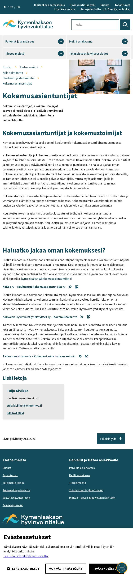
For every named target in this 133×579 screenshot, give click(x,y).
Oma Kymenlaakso (119, 9)
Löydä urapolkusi (64, 9)
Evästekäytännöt (13, 505)
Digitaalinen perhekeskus (49, 5)
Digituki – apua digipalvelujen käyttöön (92, 497)
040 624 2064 (15, 413)
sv (11, 7)
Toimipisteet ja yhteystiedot (88, 54)
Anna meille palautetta (16, 490)
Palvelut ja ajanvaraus (19, 41)
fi (5, 7)
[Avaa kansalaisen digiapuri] (121, 567)
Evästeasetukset (25, 569)
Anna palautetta (91, 9)
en (18, 7)
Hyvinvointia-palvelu (82, 5)
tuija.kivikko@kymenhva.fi (24, 406)
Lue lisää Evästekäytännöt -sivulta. (25, 556)
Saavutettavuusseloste (16, 497)
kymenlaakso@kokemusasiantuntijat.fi (46, 279)
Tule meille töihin (13, 482)
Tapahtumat (122, 5)
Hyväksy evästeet (106, 569)
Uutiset (104, 5)
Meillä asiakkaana (80, 41)
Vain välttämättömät (65, 569)
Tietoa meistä (14, 54)
